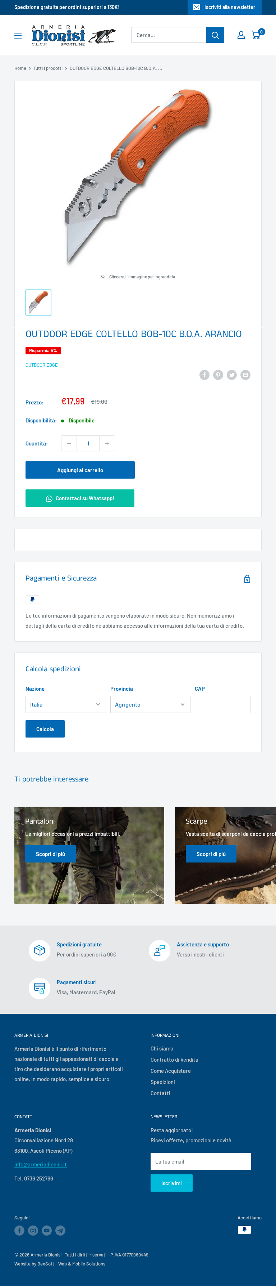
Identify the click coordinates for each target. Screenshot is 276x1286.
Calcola (45, 729)
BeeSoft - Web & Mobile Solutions (71, 1264)
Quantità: (37, 443)
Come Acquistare (171, 1070)
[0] (255, 35)
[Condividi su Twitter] (232, 374)
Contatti (160, 1093)
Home (20, 68)
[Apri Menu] (18, 36)
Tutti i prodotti (48, 68)
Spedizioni (163, 1082)
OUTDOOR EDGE (42, 365)
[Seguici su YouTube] (47, 1230)
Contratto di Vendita (174, 1059)
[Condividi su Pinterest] (218, 374)
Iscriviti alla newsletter (229, 7)
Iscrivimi (171, 1183)
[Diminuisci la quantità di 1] (69, 443)
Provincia (121, 688)
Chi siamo (162, 1048)
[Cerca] (215, 35)
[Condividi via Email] (245, 374)
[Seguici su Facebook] (19, 1230)
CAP (200, 688)
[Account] (241, 35)
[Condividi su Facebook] (204, 374)
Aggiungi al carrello (80, 470)
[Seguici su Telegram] (60, 1231)
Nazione (35, 688)
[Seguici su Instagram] (33, 1230)
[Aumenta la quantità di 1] (107, 443)
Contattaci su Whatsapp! (84, 498)
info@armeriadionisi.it (40, 1164)
